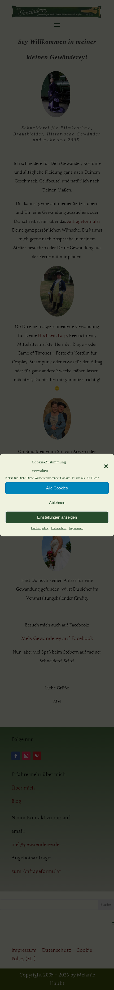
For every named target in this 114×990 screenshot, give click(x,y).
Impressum (76, 528)
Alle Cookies (57, 488)
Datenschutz (59, 528)
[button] (106, 466)
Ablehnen (57, 502)
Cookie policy (40, 528)
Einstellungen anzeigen (57, 517)
